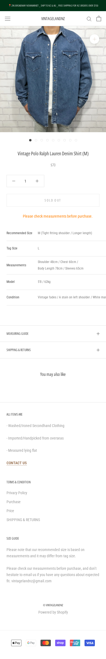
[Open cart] (98, 18)
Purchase (14, 502)
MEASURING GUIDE (18, 333)
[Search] (89, 18)
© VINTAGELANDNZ (53, 605)
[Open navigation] (7, 18)
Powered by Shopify (53, 612)
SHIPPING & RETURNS (19, 350)
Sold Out (53, 200)
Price (10, 511)
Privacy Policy (17, 493)
